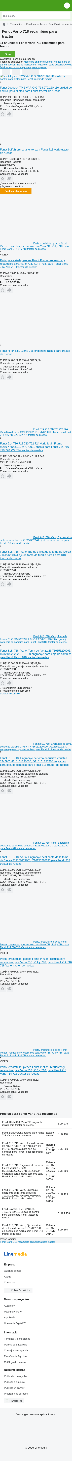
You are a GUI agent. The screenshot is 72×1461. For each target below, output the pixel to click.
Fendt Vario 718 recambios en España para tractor (27, 1241)
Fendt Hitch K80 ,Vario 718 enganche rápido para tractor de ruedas (22, 1123)
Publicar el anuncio (16, 191)
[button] (67, 5)
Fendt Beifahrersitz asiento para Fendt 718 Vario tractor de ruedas (23, 1134)
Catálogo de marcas (15, 1362)
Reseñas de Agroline (15, 1356)
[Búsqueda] (67, 15)
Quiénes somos (12, 1270)
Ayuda (7, 1276)
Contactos (9, 1282)
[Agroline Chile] (21, 5)
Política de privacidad (15, 1344)
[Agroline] (4, 24)
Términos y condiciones (17, 1338)
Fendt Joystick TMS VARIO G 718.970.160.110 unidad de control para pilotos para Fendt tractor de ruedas (36, 89)
